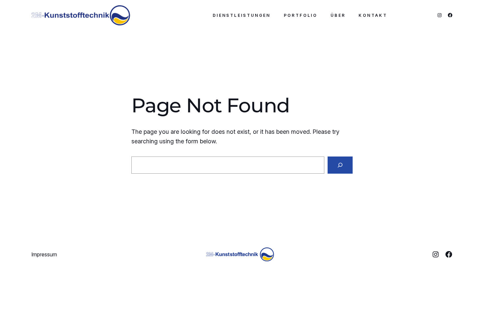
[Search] (340, 165)
